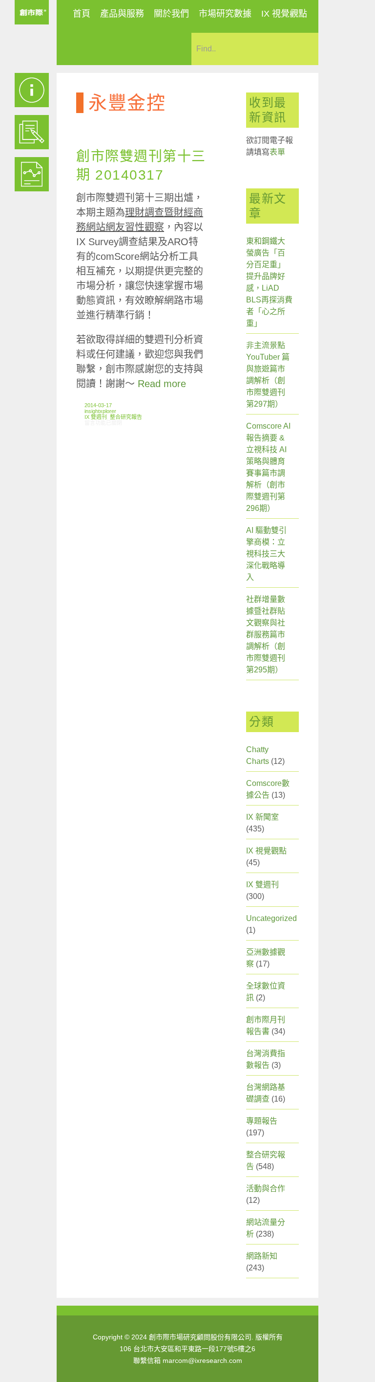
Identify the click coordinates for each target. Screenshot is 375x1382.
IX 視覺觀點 (284, 14)
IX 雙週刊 (95, 417)
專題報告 (261, 1121)
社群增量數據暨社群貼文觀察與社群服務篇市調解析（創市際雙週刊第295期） (265, 634)
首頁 (81, 14)
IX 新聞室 (262, 817)
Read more (162, 383)
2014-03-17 (98, 405)
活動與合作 (265, 1188)
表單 (277, 152)
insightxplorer (100, 411)
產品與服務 (122, 14)
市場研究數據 (225, 14)
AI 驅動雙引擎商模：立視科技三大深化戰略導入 (266, 553)
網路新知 (261, 1256)
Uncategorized (271, 918)
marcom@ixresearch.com (202, 1360)
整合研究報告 (126, 417)
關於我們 (171, 14)
